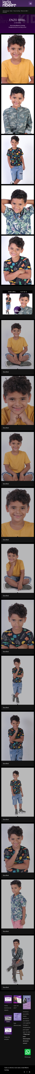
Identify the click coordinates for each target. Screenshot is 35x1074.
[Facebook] (27, 1072)
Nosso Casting (17, 10)
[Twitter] (24, 1072)
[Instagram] (29, 1072)
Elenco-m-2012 (24, 10)
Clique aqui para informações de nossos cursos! (26, 1038)
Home (11, 10)
